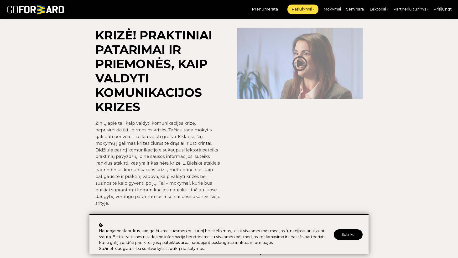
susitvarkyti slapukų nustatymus (173, 248)
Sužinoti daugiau (115, 248)
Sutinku (348, 234)
